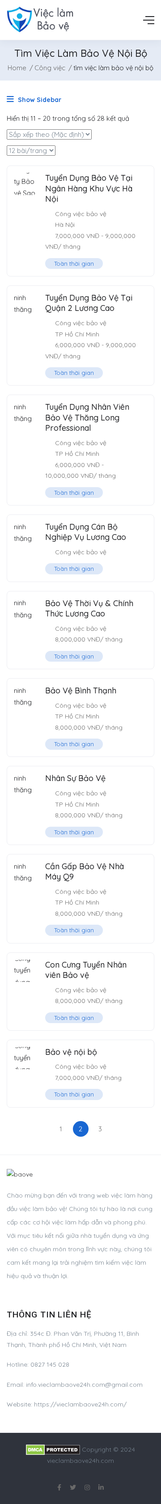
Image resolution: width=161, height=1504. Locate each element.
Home (17, 68)
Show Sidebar (38, 100)
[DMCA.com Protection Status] (53, 1449)
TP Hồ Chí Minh (77, 334)
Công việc (49, 68)
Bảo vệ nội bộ (71, 1052)
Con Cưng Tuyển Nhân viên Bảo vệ (86, 970)
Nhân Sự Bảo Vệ (75, 778)
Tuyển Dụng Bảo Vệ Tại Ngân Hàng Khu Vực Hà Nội (88, 188)
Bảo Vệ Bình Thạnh (80, 690)
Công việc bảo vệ (80, 214)
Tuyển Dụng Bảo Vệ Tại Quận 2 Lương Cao (88, 303)
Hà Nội (65, 225)
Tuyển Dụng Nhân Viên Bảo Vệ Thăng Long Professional (87, 417)
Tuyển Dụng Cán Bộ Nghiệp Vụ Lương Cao (85, 532)
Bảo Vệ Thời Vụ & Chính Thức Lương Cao (89, 608)
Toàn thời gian (74, 263)
